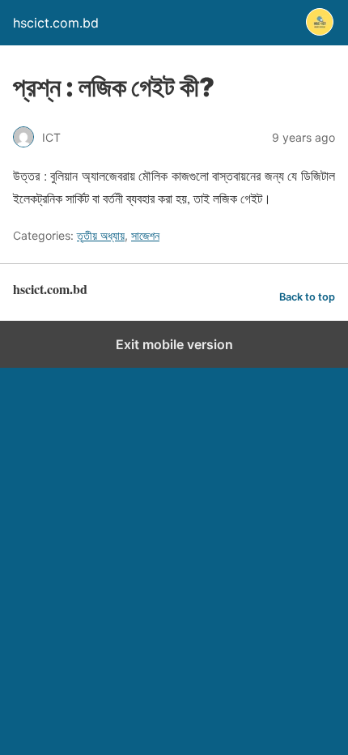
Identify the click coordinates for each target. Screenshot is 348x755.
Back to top (307, 297)
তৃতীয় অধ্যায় (101, 235)
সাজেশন (145, 235)
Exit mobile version (174, 344)
